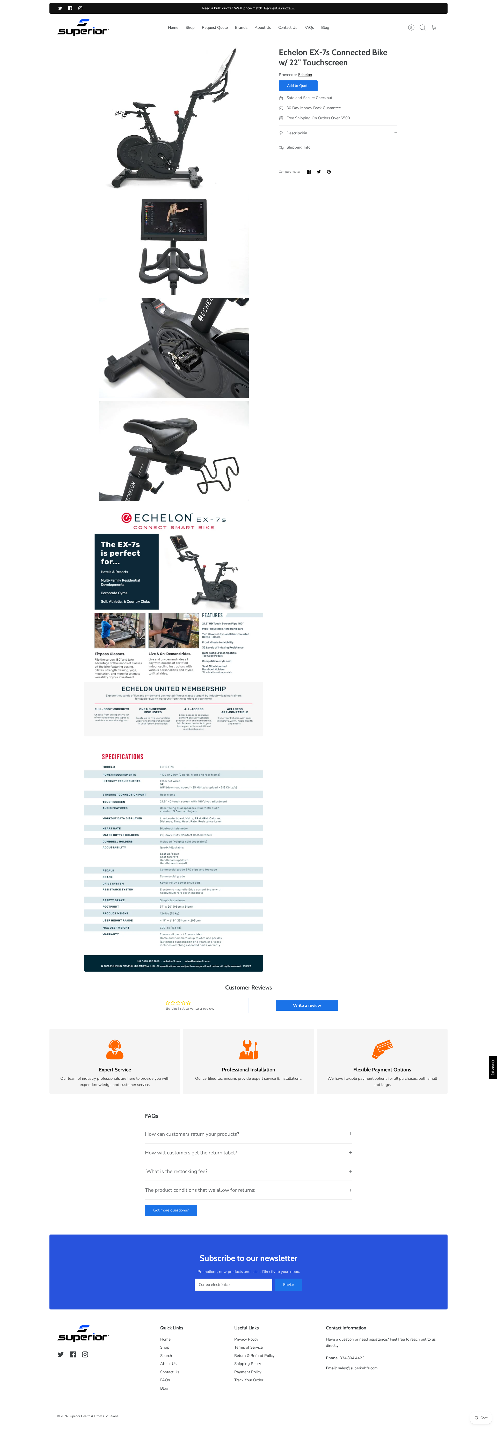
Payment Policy (247, 1372)
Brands (241, 27)
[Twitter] (60, 8)
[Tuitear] (319, 171)
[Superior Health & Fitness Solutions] (83, 27)
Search (166, 1355)
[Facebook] (70, 8)
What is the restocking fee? (176, 1171)
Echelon (305, 74)
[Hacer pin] (329, 171)
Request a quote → (279, 8)
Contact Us (287, 27)
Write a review (307, 1005)
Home (173, 27)
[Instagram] (80, 8)
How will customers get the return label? (191, 1152)
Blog (325, 27)
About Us (263, 27)
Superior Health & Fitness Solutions (93, 1416)
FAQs (309, 27)
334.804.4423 (352, 1358)
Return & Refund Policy (254, 1355)
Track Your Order (248, 1380)
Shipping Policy (247, 1363)
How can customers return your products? (192, 1134)
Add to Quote (298, 85)
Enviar (288, 1284)
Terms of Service (248, 1347)
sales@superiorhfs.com (358, 1368)
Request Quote (215, 27)
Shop (190, 27)
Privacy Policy (246, 1339)
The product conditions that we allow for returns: (200, 1190)
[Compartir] (309, 171)
